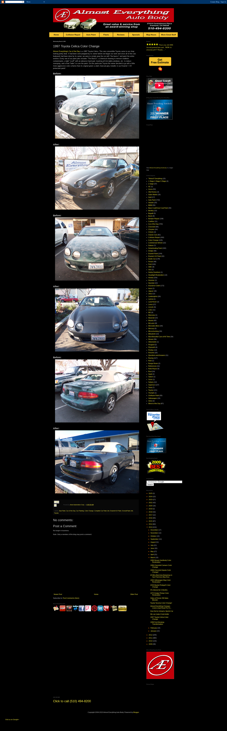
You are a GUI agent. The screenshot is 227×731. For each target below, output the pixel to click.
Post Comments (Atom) (71, 598)
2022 (151, 503)
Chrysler (151, 229)
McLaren (151, 323)
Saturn (150, 377)
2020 (151, 506)
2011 (151, 638)
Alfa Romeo (152, 192)
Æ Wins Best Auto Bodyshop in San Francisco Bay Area (161, 576)
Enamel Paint (153, 254)
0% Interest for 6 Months (158, 590)
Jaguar (150, 291)
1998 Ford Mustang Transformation (157, 623)
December (154, 530)
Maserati (151, 318)
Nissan (150, 339)
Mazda (150, 320)
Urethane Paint (153, 395)
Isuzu (150, 288)
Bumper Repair (153, 219)
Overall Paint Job (127, 511)
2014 (151, 524)
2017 (151, 515)
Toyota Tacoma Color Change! (161, 603)
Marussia (151, 315)
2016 (151, 518)
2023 (151, 500)
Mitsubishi (152, 334)
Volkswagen (152, 398)
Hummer (151, 280)
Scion (150, 379)
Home (56, 35)
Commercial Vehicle (155, 243)
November (154, 533)
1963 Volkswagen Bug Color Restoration (160, 581)
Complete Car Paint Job (101, 511)
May (152, 551)
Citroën (151, 232)
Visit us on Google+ (12, 719)
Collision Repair (73, 35)
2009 (151, 644)
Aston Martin (152, 195)
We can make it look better (159, 614)
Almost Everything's (60, 51)
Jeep (150, 294)
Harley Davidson (154, 272)
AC (149, 187)
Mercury (151, 328)
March (153, 557)
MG (149, 312)
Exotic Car (152, 259)
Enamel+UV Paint (115, 511)
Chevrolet (151, 227)
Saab (150, 374)
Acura (150, 189)
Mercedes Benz (153, 326)
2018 (151, 512)
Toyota (56, 513)
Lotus (150, 310)
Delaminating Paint (155, 248)
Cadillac (151, 221)
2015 (151, 521)
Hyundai (151, 283)
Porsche (151, 353)
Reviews (121, 35)
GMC (150, 267)
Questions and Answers (156, 355)
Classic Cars (152, 235)
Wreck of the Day (154, 403)
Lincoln (151, 307)
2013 (151, 527)
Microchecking (153, 331)
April (152, 554)
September (155, 539)
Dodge (150, 251)
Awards (151, 203)
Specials (136, 35)
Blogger (136, 712)
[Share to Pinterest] (57, 508)
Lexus (150, 304)
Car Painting (80, 511)
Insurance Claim (154, 286)
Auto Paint (91, 35)
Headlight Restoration (156, 275)
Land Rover (152, 302)
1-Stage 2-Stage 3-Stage (157, 181)
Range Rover (153, 363)
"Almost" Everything (155, 178)
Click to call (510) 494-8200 (72, 701)
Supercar (151, 385)
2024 (151, 496)
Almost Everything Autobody (158, 167)
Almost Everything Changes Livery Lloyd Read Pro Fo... (161, 607)
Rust (150, 371)
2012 (151, 635)
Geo (149, 270)
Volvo (150, 401)
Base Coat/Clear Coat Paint (158, 208)
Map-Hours (151, 35)
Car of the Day (74, 51)
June (152, 548)
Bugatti (150, 213)
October (154, 536)
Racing (150, 358)
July (152, 545)
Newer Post (58, 594)
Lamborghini (152, 296)
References (152, 366)
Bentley (151, 211)
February (154, 628)
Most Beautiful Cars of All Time (159, 337)
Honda (150, 278)
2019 (151, 509)
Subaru (151, 382)
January (154, 631)
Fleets (106, 35)
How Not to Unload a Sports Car (161, 611)
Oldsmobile (152, 342)
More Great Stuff (168, 35)
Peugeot (151, 345)
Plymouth (151, 347)
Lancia (150, 299)
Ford (150, 264)
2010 (151, 641)
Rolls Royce (152, 369)
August (153, 542)
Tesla (150, 387)
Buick (150, 216)
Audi (150, 197)
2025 (151, 493)
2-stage (151, 184)
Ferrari (150, 262)
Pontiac (151, 350)
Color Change (89, 511)
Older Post (134, 594)
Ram (150, 361)
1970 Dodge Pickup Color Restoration (159, 594)
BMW (150, 205)
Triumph (151, 393)
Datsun (150, 245)
